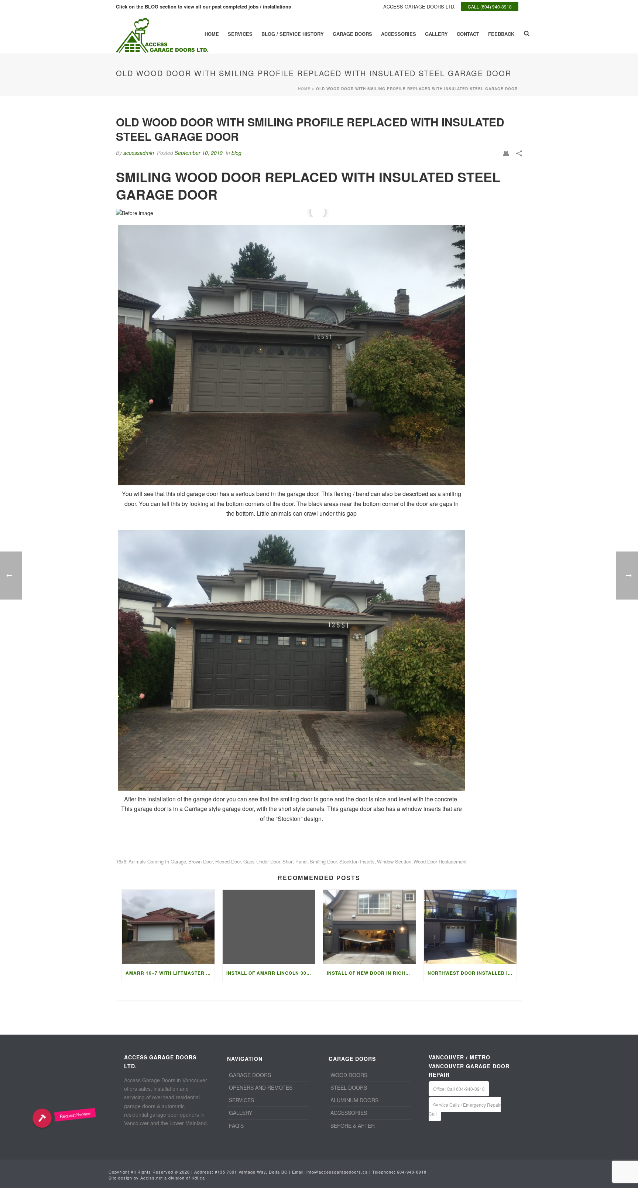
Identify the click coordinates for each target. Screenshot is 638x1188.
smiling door (323, 861)
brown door (200, 861)
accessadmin (138, 152)
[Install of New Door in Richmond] (369, 927)
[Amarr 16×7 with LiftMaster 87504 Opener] (168, 927)
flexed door (228, 861)
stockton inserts (357, 861)
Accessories (398, 33)
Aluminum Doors (354, 1100)
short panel (295, 861)
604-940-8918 (411, 1172)
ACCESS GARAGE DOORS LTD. (419, 6)
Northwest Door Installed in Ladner (472, 973)
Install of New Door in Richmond (371, 973)
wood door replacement (440, 861)
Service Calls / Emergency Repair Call (465, 1109)
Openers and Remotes (260, 1087)
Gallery (436, 33)
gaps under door (261, 861)
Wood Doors (348, 1075)
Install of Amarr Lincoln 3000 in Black (270, 973)
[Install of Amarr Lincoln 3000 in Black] (269, 927)
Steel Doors (348, 1087)
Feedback (501, 33)
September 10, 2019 (199, 152)
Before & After (352, 1125)
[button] (42, 1118)
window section (394, 861)
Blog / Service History (292, 33)
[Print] (506, 153)
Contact (468, 33)
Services (240, 33)
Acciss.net (151, 1178)
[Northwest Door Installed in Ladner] (470, 927)
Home (212, 33)
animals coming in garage (157, 861)
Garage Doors (352, 33)
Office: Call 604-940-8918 (459, 1089)
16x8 (121, 861)
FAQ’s (236, 1125)
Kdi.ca (198, 1178)
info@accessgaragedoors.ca (337, 1172)
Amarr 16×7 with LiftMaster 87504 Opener (170, 973)
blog (236, 152)
